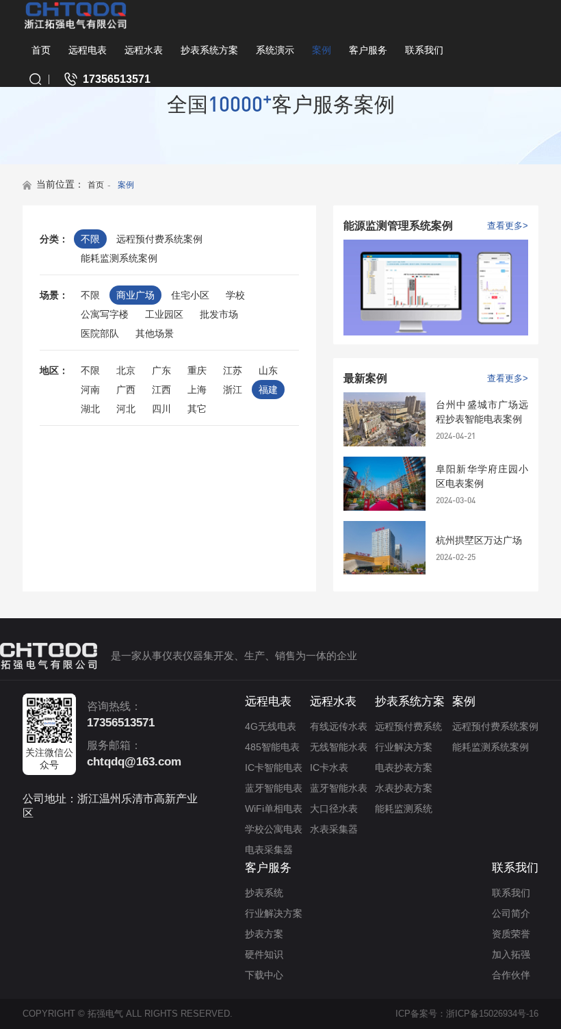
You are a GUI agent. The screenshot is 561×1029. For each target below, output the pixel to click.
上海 (197, 389)
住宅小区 (190, 295)
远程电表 (87, 50)
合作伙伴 (511, 974)
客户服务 (368, 50)
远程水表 (144, 50)
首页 (41, 50)
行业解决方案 (403, 746)
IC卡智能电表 (273, 767)
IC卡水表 (329, 767)
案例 (321, 50)
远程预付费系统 (408, 726)
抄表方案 (264, 933)
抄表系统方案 (209, 50)
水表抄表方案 (403, 788)
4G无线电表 (270, 726)
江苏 (232, 370)
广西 (125, 389)
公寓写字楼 (105, 314)
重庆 (197, 370)
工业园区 (164, 314)
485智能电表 (272, 746)
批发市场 (219, 314)
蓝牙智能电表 (273, 788)
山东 (268, 370)
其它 (197, 408)
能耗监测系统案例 (119, 258)
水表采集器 (334, 829)
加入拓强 (511, 954)
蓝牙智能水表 (338, 788)
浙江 (232, 389)
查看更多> (507, 225)
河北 (125, 408)
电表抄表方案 (403, 767)
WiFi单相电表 (273, 808)
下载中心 (264, 974)
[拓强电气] (76, 15)
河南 (90, 389)
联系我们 (424, 50)
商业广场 (135, 295)
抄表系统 (264, 892)
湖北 (90, 408)
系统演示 (275, 50)
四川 (161, 408)
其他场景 (154, 333)
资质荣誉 (511, 933)
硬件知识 (264, 954)
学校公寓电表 (273, 829)
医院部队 (100, 333)
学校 (235, 295)
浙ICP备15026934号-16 (492, 1013)
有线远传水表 (338, 726)
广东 (161, 370)
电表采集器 (269, 849)
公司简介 (511, 913)
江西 (161, 389)
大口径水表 (334, 808)
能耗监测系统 (403, 808)
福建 (268, 389)
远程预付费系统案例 (159, 238)
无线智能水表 (338, 746)
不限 (90, 238)
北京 (125, 370)
